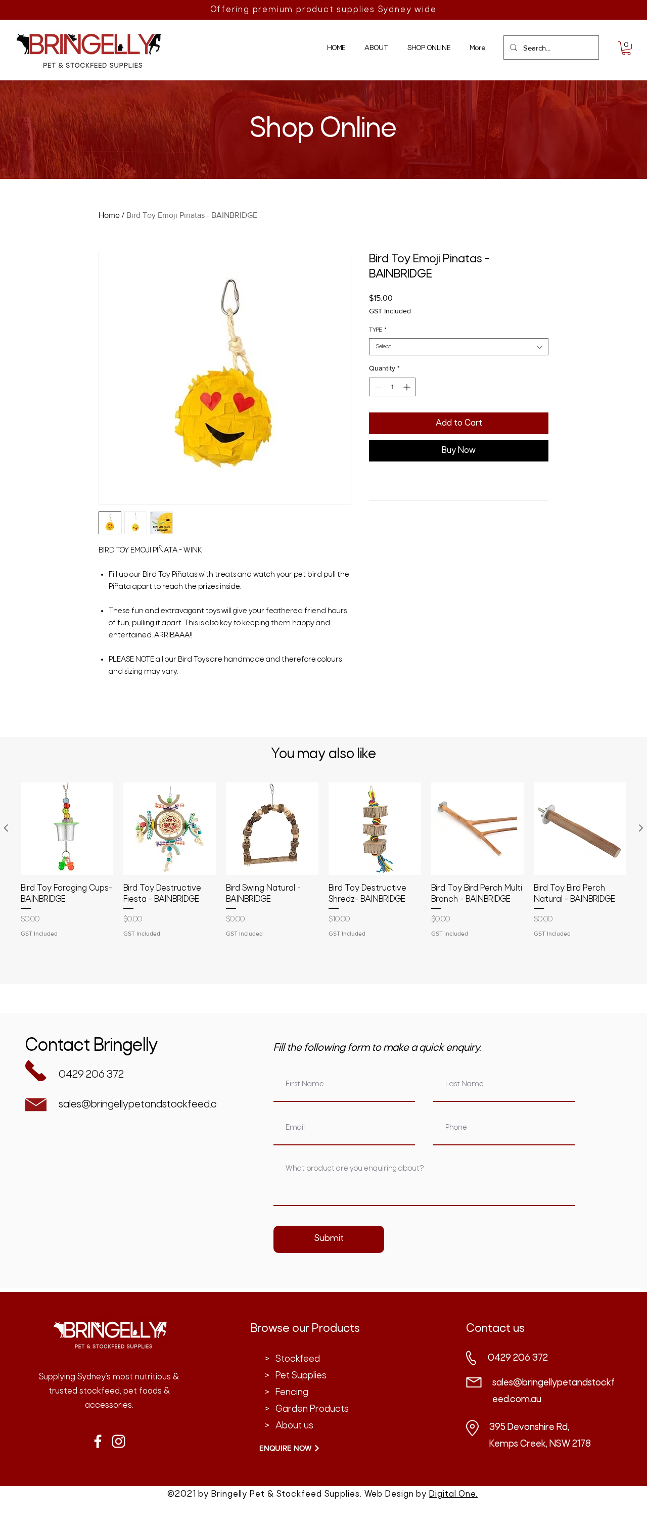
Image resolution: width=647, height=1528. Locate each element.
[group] (323, 879)
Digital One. (453, 1494)
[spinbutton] (392, 387)
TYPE (378, 330)
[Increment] (407, 387)
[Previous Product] (6, 828)
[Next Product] (641, 828)
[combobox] (458, 346)
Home (109, 215)
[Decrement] (377, 387)
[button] (626, 48)
